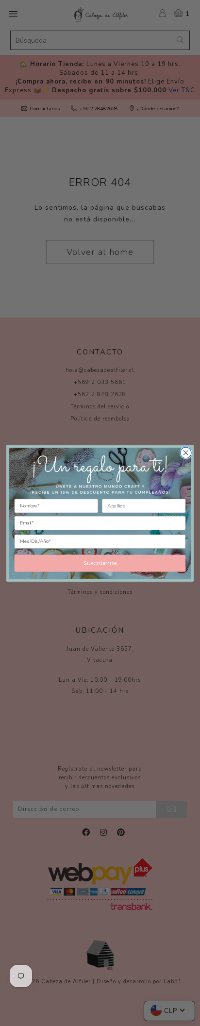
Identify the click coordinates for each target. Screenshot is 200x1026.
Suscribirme (100, 563)
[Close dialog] (185, 452)
